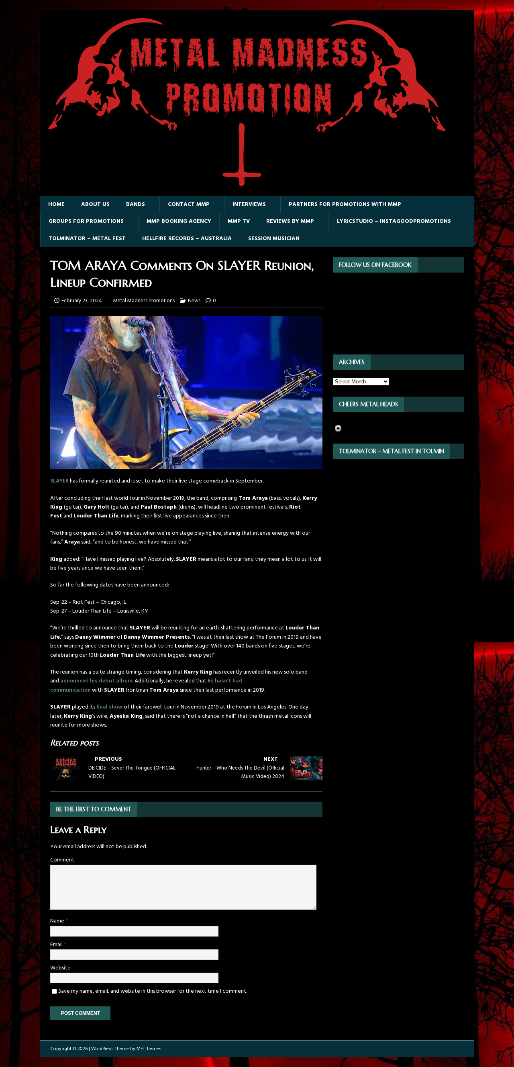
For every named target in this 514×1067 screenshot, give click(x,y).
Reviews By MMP (290, 221)
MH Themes (149, 1049)
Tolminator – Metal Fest (87, 238)
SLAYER (59, 481)
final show (109, 707)
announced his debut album (96, 681)
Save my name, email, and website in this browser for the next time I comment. (152, 991)
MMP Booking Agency (179, 221)
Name (57, 921)
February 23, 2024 (81, 301)
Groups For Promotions (86, 221)
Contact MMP (189, 204)
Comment (62, 860)
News (194, 301)
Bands (135, 204)
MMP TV (239, 221)
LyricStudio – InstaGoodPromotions (394, 221)
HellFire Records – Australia (187, 238)
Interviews (249, 204)
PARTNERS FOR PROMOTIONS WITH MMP (345, 204)
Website (60, 968)
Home (56, 204)
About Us (95, 204)
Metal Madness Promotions (144, 301)
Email (57, 944)
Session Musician (274, 238)
